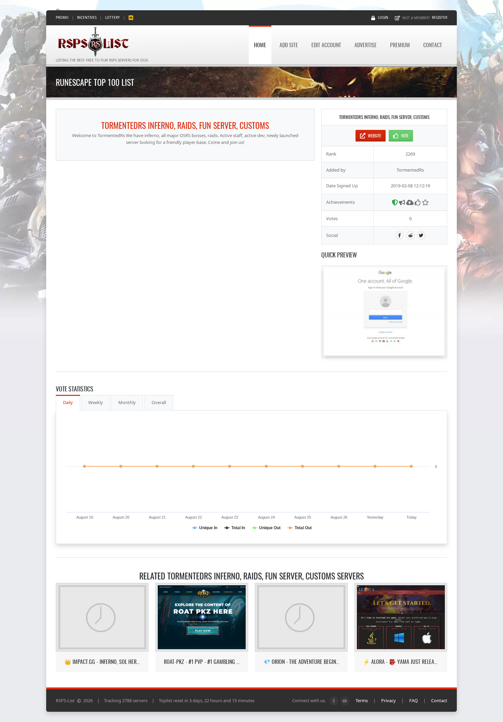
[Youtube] (344, 701)
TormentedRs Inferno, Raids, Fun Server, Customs (185, 125)
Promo (62, 17)
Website (374, 135)
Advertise (365, 45)
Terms (362, 700)
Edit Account (326, 45)
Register (439, 17)
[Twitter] (421, 235)
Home (260, 45)
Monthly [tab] (127, 402)
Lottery (112, 17)
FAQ (413, 700)
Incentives (86, 17)
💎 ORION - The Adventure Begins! (301, 661)
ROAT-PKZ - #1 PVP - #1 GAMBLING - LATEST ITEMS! (202, 661)
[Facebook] (399, 235)
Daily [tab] (68, 402)
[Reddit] (410, 235)
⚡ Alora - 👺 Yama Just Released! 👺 (401, 661)
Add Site (289, 45)
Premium (400, 45)
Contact (432, 45)
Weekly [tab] (95, 402)
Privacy (388, 700)
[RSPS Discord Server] (130, 17)
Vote (405, 135)
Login (383, 17)
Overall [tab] (159, 402)
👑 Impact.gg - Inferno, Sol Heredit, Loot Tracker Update (102, 661)
